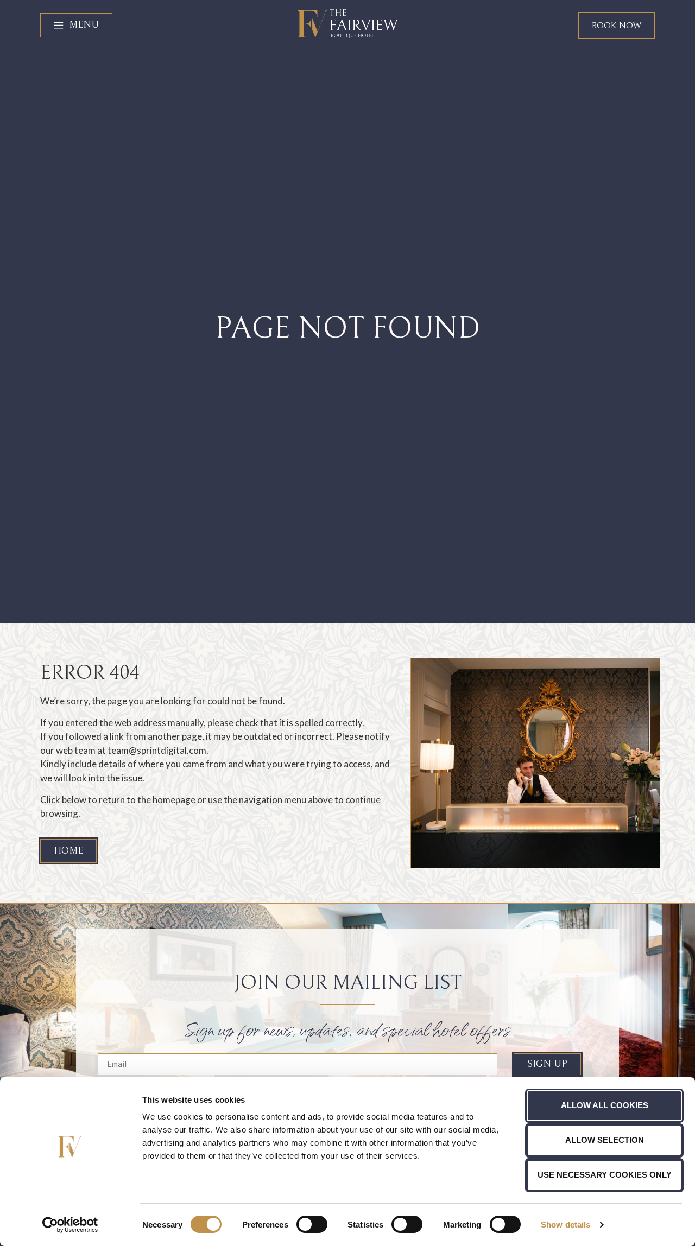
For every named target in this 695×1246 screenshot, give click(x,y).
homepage (174, 799)
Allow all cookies (604, 1105)
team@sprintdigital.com (157, 750)
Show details (565, 1224)
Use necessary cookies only (605, 1174)
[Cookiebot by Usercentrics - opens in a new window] (70, 1225)
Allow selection (604, 1140)
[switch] (311, 1224)
